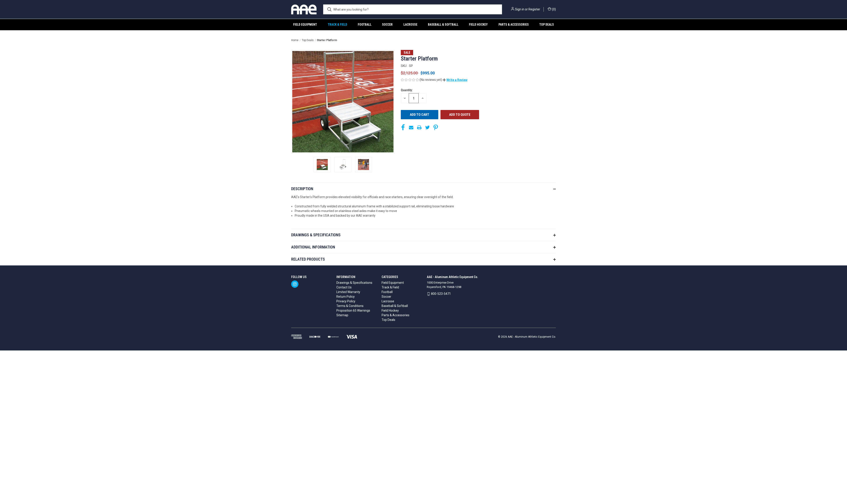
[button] (455, 80)
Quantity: (407, 90)
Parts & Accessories (513, 24)
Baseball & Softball (443, 24)
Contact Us (344, 287)
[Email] (411, 127)
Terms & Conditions (350, 306)
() (553, 9)
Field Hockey (478, 24)
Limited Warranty (348, 292)
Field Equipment (305, 24)
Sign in (519, 9)
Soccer (387, 24)
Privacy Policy (345, 301)
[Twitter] (427, 127)
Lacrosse (410, 24)
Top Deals (546, 24)
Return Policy (345, 296)
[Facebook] (403, 127)
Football (364, 24)
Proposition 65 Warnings (353, 310)
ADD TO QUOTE (459, 115)
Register (534, 9)
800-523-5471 (441, 293)
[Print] (419, 127)
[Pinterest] (435, 127)
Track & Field (337, 24)
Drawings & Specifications (354, 282)
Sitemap (342, 315)
